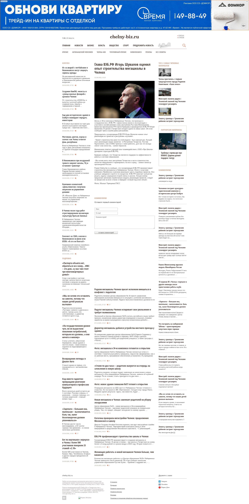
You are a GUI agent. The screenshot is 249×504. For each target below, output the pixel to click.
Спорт (126, 45)
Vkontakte (164, 484)
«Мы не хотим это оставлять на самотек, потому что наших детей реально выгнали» (76, 300)
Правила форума (116, 492)
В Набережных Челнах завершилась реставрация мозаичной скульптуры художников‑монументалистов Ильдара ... (74, 223)
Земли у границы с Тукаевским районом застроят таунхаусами (171, 119)
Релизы (149, 52)
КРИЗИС (65, 52)
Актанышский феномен (82, 52)
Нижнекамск (136, 52)
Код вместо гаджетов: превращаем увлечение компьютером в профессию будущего (75, 383)
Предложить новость (143, 45)
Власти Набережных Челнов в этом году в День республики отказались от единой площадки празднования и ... (76, 148)
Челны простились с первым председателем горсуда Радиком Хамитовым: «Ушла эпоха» (172, 81)
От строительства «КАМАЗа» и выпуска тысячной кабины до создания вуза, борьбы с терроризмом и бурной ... (74, 103)
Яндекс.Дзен (165, 487)
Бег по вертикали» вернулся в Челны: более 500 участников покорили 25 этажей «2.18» (75, 444)
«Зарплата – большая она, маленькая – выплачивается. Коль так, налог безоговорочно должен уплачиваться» (76, 414)
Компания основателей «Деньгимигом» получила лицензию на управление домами (73, 188)
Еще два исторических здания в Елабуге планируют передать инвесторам (76, 118)
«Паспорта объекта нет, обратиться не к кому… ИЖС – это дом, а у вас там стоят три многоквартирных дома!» (75, 268)
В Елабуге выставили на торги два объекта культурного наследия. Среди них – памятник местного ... (76, 126)
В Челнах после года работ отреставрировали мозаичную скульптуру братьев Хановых (75, 213)
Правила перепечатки (117, 488)
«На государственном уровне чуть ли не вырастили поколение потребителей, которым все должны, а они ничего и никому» (76, 331)
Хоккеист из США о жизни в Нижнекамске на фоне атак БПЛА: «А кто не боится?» (74, 239)
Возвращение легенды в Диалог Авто (74, 360)
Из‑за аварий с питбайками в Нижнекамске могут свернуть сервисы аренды (75, 70)
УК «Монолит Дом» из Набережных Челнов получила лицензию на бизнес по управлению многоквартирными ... (76, 198)
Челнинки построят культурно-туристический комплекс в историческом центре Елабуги (171, 191)
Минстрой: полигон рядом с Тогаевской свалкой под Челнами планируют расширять (172, 101)
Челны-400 (101, 52)
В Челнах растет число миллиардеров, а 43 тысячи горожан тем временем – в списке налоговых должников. (75, 427)
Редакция (113, 485)
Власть (101, 45)
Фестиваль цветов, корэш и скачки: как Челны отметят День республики (74, 139)
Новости (79, 45)
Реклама (113, 495)
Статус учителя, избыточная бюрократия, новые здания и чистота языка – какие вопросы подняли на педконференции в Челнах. (74, 345)
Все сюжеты (161, 52)
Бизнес (90, 45)
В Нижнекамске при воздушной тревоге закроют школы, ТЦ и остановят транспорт (76, 163)
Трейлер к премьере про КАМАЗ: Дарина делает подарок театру (171, 155)
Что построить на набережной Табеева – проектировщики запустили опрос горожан (171, 326)
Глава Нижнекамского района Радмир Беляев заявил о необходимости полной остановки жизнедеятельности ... (75, 172)
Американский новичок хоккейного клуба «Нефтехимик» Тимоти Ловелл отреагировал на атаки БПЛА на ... (75, 248)
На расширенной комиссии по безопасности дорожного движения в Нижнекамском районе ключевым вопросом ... (76, 79)
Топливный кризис (118, 52)
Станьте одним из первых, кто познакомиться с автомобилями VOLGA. (74, 367)
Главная (66, 45)
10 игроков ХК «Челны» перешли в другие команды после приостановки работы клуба (173, 284)
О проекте (113, 482)
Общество (114, 45)
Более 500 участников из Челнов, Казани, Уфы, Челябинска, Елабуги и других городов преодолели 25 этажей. (76, 455)
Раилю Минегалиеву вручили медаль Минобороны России (171, 265)
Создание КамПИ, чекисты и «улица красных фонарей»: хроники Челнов (74, 94)
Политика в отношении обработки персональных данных (129, 498)
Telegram (164, 481)
